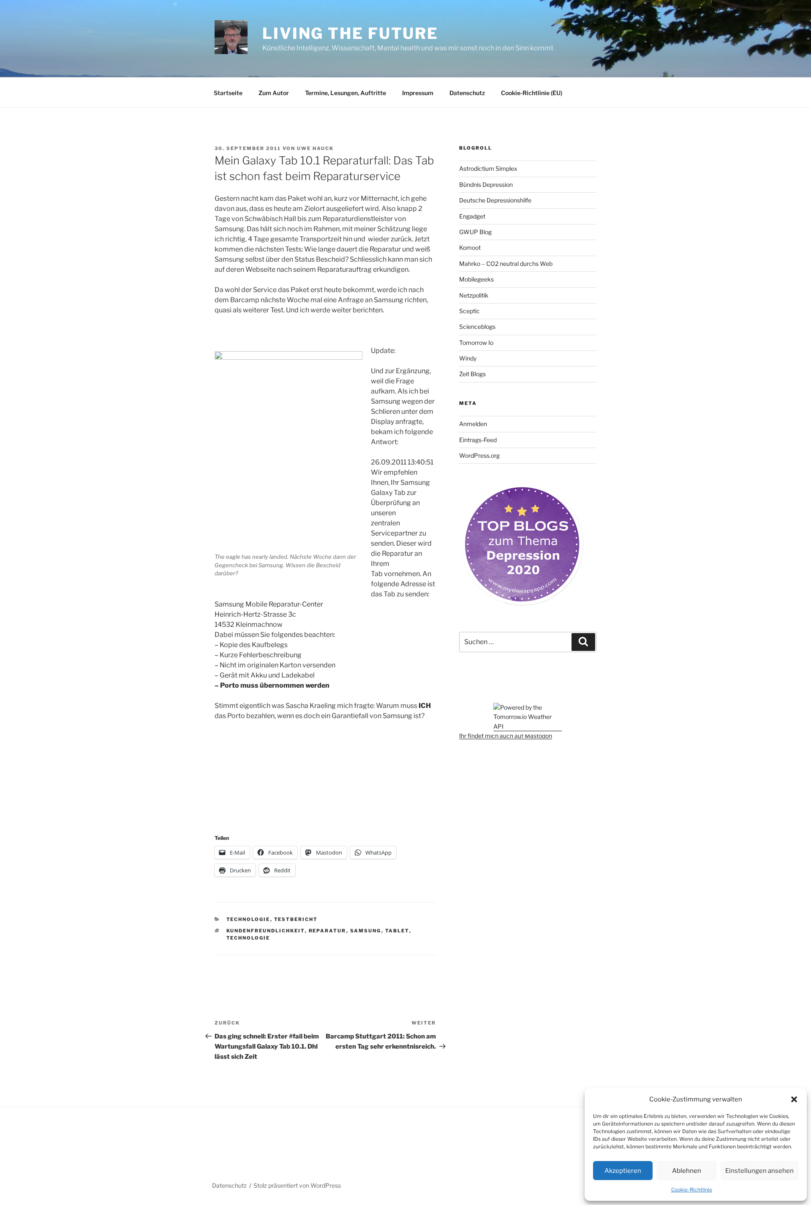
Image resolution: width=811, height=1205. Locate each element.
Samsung (365, 931)
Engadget (472, 216)
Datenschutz (467, 92)
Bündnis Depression (486, 184)
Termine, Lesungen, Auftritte (345, 92)
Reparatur (327, 931)
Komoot (470, 247)
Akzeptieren (622, 1171)
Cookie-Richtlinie (691, 1189)
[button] (794, 1099)
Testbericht (296, 919)
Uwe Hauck (315, 148)
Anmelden (473, 423)
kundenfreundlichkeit (265, 931)
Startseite (228, 92)
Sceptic (469, 310)
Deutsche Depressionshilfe (495, 200)
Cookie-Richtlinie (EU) (531, 92)
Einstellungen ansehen (759, 1171)
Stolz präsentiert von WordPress (297, 1185)
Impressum (417, 92)
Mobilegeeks (476, 279)
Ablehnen (686, 1171)
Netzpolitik (473, 295)
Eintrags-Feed (478, 439)
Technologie (248, 919)
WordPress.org (479, 455)
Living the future (350, 33)
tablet (397, 931)
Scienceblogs (477, 326)
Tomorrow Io (476, 342)
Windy (467, 358)
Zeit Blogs (472, 373)
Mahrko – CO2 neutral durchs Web (505, 263)
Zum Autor (274, 92)
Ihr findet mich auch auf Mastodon (505, 735)
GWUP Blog (475, 231)
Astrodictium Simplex (488, 168)
